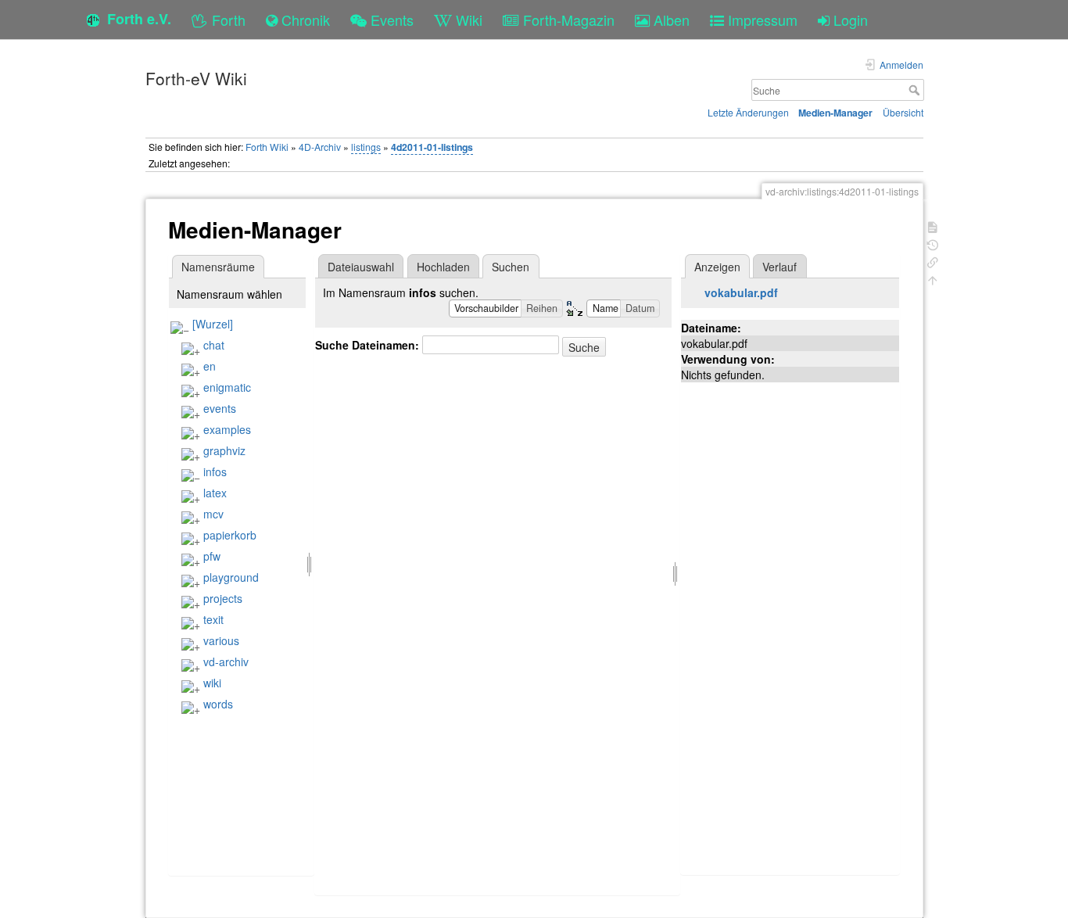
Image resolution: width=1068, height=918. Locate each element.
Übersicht (903, 112)
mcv (213, 514)
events (219, 408)
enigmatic (227, 387)
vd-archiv (226, 661)
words (218, 704)
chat (213, 345)
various (221, 640)
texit (213, 619)
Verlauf (779, 266)
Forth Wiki (267, 146)
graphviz (224, 450)
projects (222, 598)
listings (366, 146)
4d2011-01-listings (432, 147)
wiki (212, 682)
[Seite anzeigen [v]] (932, 226)
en (209, 366)
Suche (916, 89)
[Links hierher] (932, 261)
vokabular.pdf (741, 292)
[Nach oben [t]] (932, 279)
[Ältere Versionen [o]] (932, 244)
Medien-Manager (835, 113)
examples (227, 429)
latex (215, 492)
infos (215, 471)
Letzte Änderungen (748, 112)
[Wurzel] (212, 324)
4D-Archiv (320, 146)
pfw (211, 556)
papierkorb (229, 535)
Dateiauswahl (361, 266)
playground (231, 577)
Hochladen (443, 266)
